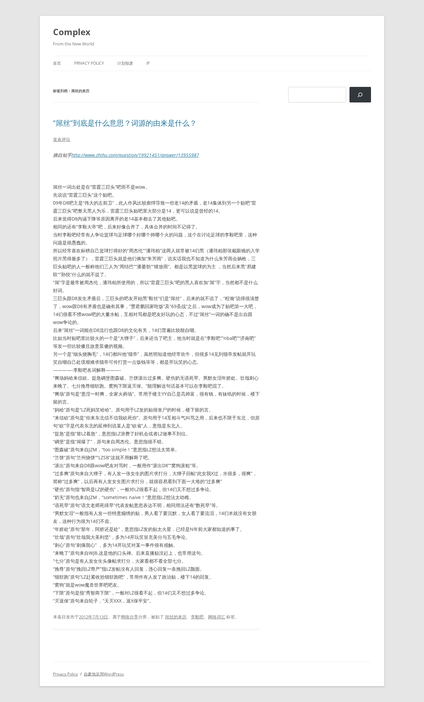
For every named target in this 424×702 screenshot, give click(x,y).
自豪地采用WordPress (104, 674)
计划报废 (125, 63)
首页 (57, 63)
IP (148, 63)
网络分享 (129, 617)
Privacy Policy (89, 63)
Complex (71, 32)
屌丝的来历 (175, 617)
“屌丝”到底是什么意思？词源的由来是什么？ (125, 123)
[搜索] (360, 94)
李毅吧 (197, 617)
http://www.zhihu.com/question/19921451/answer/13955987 (135, 155)
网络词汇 (216, 617)
